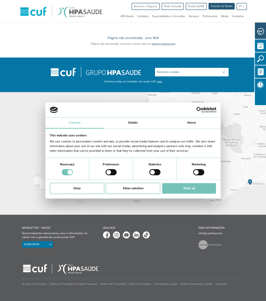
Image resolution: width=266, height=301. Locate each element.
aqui (159, 81)
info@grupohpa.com (210, 233)
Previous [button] (256, 106)
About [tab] (191, 122)
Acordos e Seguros (145, 6)
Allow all (189, 188)
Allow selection (133, 188)
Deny (77, 188)
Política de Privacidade (113, 284)
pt (241, 6)
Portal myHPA (196, 6)
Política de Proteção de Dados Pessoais (73, 284)
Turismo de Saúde (222, 6)
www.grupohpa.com (163, 43)
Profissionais (210, 16)
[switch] (111, 172)
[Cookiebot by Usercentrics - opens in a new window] (199, 110)
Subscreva (31, 244)
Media (224, 16)
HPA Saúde (127, 16)
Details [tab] (133, 122)
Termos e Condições (34, 284)
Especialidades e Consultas (168, 16)
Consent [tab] (74, 122)
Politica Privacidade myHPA (196, 284)
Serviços (194, 16)
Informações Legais (166, 284)
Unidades (143, 16)
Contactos (238, 16)
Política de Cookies (140, 284)
